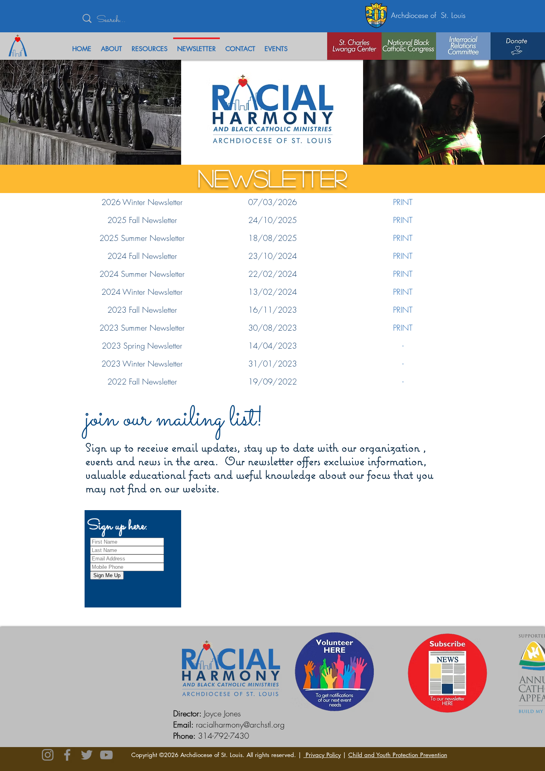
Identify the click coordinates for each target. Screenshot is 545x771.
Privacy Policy (322, 755)
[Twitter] (87, 755)
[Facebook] (67, 755)
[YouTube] (106, 755)
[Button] (342, 46)
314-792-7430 (223, 735)
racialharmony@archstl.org (240, 724)
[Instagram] (47, 755)
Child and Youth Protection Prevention (397, 755)
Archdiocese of (416, 15)
